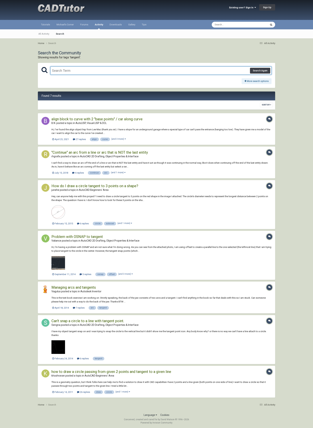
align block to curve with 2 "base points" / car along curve (97, 119)
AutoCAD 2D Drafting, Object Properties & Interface (109, 156)
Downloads (116, 24)
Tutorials (45, 24)
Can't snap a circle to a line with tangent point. (87, 321)
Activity (99, 24)
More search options (257, 81)
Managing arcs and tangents (73, 287)
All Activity (43, 33)
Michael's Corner (65, 24)
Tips (144, 24)
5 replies (86, 274)
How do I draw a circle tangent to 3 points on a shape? (94, 186)
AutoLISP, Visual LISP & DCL (91, 123)
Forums (84, 24)
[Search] (271, 25)
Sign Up (267, 7)
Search (60, 33)
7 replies (80, 307)
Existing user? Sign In (241, 7)
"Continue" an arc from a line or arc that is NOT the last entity (99, 152)
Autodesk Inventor (90, 291)
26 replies (84, 392)
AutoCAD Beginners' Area (93, 189)
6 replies (84, 223)
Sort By (266, 105)
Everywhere (256, 24)
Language (150, 415)
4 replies (79, 172)
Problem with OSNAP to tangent (77, 236)
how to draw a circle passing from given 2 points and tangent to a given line (111, 371)
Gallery (131, 24)
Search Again (260, 70)
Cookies (164, 415)
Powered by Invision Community (156, 422)
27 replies (80, 139)
